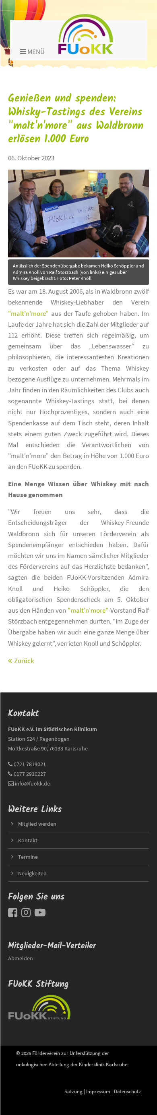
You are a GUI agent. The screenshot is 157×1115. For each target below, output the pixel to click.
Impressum (98, 1091)
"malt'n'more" (28, 313)
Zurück (24, 660)
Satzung (73, 1091)
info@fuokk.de (32, 783)
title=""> (19, 169)
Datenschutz (127, 1091)
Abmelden (20, 958)
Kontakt (27, 840)
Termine (28, 856)
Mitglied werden (37, 823)
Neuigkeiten (32, 873)
